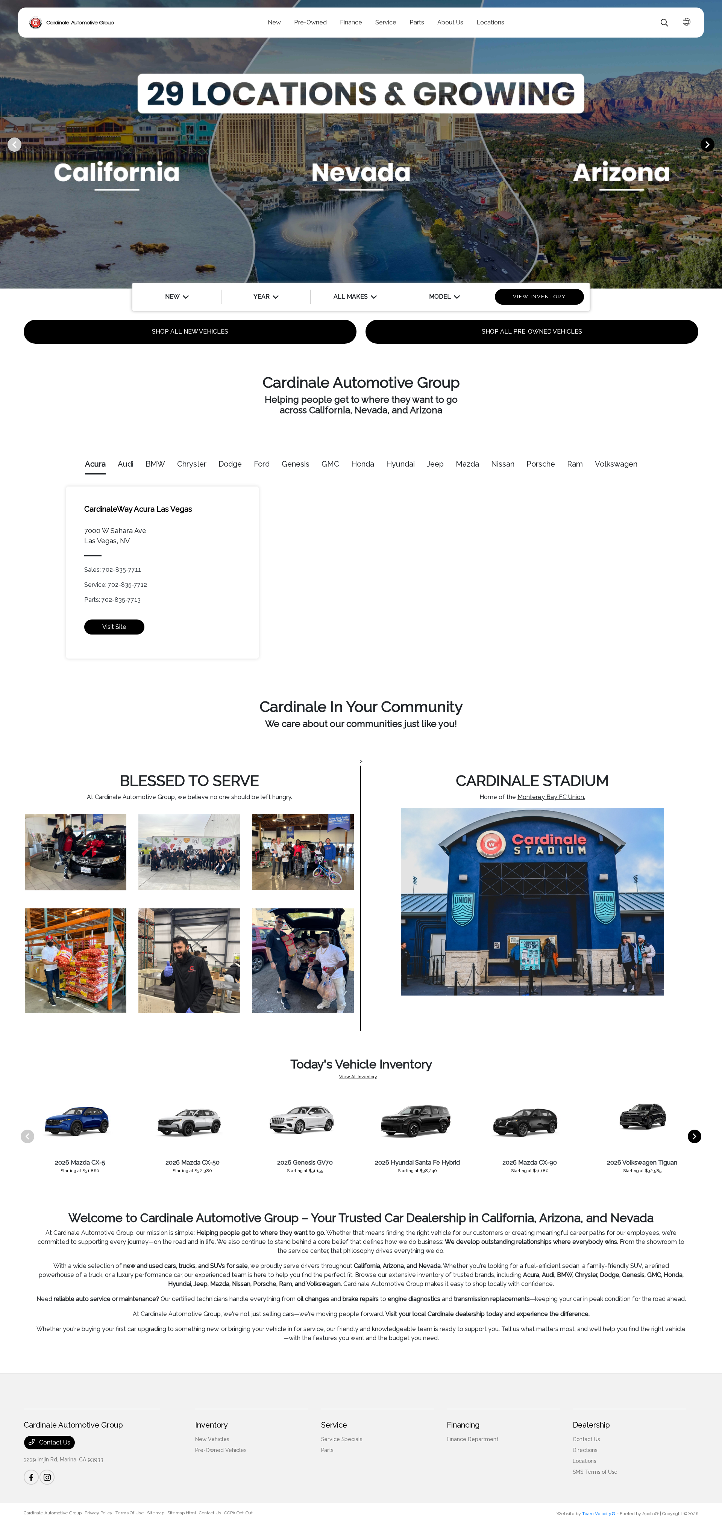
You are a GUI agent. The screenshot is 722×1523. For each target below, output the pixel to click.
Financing (463, 1424)
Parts (327, 1450)
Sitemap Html (181, 1512)
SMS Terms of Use (595, 1472)
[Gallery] (361, 144)
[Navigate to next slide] (716, 144)
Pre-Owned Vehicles (220, 1450)
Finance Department (472, 1439)
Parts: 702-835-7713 (112, 599)
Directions (585, 1450)
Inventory (211, 1424)
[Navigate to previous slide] (5, 144)
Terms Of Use (129, 1512)
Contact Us (54, 1442)
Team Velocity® (599, 1513)
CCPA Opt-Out (238, 1512)
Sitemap (155, 1512)
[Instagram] (47, 1477)
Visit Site (114, 626)
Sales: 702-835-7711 (112, 569)
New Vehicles (212, 1439)
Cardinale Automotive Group (53, 1512)
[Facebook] (31, 1477)
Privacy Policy (98, 1512)
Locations (584, 1461)
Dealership (591, 1424)
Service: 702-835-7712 (115, 584)
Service (334, 1424)
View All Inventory (358, 1076)
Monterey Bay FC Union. (551, 797)
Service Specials (341, 1439)
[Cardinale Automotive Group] (71, 22)
